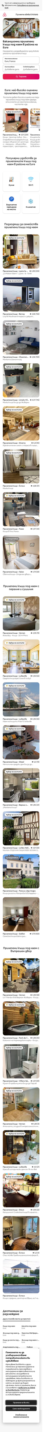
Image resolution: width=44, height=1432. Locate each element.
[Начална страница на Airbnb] (4, 14)
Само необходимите (21, 1409)
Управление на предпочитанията (21, 1416)
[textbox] (12, 69)
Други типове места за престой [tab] (16, 1319)
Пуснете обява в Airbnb (27, 14)
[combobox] (21, 61)
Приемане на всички (21, 1403)
